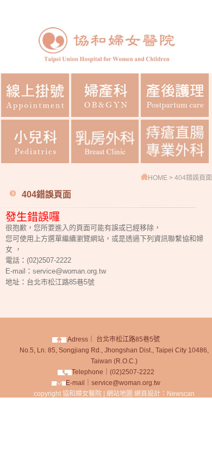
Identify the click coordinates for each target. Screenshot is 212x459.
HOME (158, 178)
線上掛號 (35, 95)
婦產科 (105, 95)
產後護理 (175, 95)
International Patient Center (175, 141)
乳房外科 (105, 141)
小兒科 (35, 141)
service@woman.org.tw (125, 383)
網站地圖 (120, 394)
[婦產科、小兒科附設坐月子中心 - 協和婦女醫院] (106, 70)
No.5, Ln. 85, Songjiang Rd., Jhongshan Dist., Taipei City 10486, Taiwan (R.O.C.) (114, 350)
